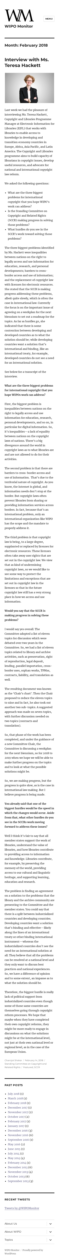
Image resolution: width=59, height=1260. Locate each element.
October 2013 (16, 1176)
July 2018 (14, 1093)
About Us (11, 1223)
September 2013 (18, 1181)
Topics (9, 1239)
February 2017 (17, 1121)
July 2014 (14, 1153)
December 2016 (18, 1130)
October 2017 (16, 1116)
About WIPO (13, 1231)
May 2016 (14, 1144)
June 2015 (14, 1149)
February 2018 (17, 1103)
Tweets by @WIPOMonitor (22, 1208)
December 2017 (18, 1107)
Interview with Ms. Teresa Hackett (27, 62)
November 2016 (18, 1135)
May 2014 (14, 1158)
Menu (49, 18)
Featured (28, 1067)
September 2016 (18, 1139)
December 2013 (18, 1167)
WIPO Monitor (19, 26)
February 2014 (17, 1162)
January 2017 (16, 1126)
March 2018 (15, 1098)
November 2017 (18, 1112)
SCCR (37, 1067)
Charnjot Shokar (13, 1060)
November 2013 (18, 1172)
